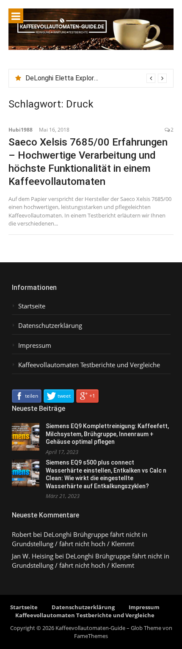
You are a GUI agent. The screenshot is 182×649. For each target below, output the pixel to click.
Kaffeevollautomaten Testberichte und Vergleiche (89, 365)
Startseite (31, 306)
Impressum (34, 345)
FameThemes (91, 636)
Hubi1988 (20, 129)
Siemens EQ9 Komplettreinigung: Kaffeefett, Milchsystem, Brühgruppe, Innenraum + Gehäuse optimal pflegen (107, 434)
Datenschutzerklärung (50, 326)
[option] (96, 78)
